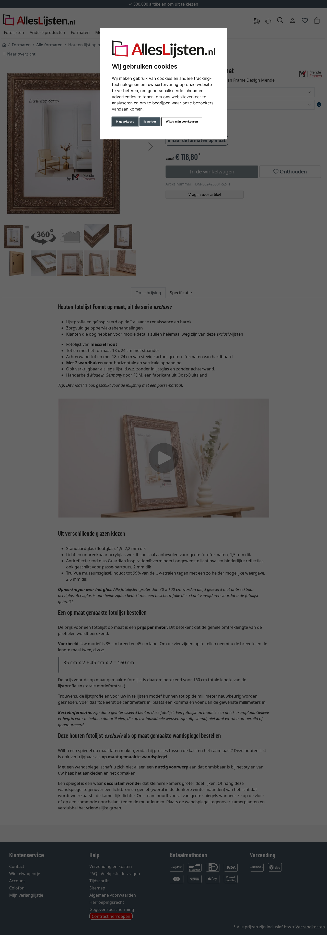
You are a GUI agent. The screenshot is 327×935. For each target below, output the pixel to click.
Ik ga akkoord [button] (125, 121)
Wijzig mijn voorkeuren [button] (182, 121)
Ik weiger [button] (150, 121)
